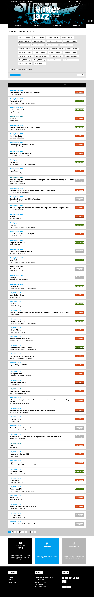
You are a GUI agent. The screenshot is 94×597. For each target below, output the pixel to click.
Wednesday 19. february (25, 56)
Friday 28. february (40, 63)
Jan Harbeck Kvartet (16, 110)
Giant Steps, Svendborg (15, 218)
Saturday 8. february (37, 45)
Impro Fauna (13, 171)
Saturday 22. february (71, 56)
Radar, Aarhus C (13, 447)
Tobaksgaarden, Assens (16, 482)
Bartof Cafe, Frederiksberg (16, 138)
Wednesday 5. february (54, 41)
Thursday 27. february (25, 63)
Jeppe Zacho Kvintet (16, 295)
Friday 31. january (39, 37)
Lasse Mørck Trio (15, 471)
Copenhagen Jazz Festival (17, 1)
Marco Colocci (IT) (15, 101)
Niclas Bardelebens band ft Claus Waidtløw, (25, 199)
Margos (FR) (13, 286)
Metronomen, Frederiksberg (17, 332)
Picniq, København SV (15, 421)
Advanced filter (15, 75)
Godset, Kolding (20, 236)
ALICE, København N (15, 384)
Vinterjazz (31, 1)
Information (57, 26)
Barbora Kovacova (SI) (17, 321)
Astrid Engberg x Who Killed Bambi (21, 144)
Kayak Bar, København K (15, 367)
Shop (78, 1)
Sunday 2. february (67, 37)
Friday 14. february (72, 48)
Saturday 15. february (25, 52)
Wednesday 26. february (70, 60)
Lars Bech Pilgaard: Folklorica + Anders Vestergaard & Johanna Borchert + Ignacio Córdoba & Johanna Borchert (41, 180)
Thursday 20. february (42, 56)
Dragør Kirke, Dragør (14, 112)
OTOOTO (12, 118)
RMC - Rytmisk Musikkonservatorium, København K (23, 103)
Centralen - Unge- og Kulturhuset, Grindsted (21, 358)
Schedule (23, 31)
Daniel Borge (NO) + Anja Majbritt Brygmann (25, 92)
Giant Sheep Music (14, 164)
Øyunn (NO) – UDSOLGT (17, 382)
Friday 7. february (23, 45)
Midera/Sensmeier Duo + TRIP (20, 428)
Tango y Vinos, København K (17, 253)
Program (18, 26)
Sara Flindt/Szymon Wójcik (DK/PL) (22, 347)
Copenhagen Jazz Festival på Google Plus (70, 578)
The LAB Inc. (13, 162)
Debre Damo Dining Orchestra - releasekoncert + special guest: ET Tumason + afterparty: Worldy (41, 401)
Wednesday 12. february (41, 48)
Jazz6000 (12, 236)
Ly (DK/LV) (13, 260)
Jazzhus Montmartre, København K (19, 192)
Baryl (11, 445)
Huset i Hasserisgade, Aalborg (17, 173)
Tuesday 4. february (38, 41)
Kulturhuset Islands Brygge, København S (20, 375)
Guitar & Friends (15, 330)
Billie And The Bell (15, 419)
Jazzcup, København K (15, 297)
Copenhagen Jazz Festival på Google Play (68, 587)
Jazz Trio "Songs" (15, 515)
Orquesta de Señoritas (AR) (19, 454)
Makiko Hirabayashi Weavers (19, 338)
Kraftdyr (12, 277)
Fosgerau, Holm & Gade (17, 242)
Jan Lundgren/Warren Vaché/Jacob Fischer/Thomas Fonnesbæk (32, 190)
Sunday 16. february (39, 52)
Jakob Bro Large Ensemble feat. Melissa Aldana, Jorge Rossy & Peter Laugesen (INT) (39, 207)
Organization (76, 26)
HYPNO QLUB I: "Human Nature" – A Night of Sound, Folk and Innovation (35, 436)
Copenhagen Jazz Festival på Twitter (66, 578)
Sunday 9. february (52, 45)
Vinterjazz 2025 (16, 31)
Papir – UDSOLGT (15, 462)
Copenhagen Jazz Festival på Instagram (74, 578)
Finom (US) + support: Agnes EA (20, 153)
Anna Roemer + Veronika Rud (19, 391)
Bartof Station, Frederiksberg (17, 508)
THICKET (12, 225)
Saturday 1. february (52, 37)
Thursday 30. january (24, 37)
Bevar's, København (14, 244)
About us (10, 577)
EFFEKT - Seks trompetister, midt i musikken (25, 127)
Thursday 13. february (57, 48)
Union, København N (14, 456)
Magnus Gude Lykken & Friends (20, 251)
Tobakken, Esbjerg (14, 314)
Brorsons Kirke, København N (17, 129)
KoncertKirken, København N (17, 183)
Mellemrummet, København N (17, 430)
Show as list (69, 85)
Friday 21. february (57, 56)
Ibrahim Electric (15, 480)
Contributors (11, 579)
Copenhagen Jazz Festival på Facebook (63, 578)
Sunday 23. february (24, 60)
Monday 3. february (24, 41)
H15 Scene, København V (16, 94)
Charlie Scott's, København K (17, 201)
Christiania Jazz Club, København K (19, 279)
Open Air (13, 69)
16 (31, 531)
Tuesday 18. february (70, 52)
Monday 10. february (66, 45)
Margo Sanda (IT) (15, 489)
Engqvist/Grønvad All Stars (19, 365)
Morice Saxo (13, 497)
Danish (70, 1)
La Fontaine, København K (16, 526)
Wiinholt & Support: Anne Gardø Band (22, 506)
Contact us (11, 581)
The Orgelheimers (15, 373)
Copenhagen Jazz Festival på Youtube (77, 578)
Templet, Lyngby (13, 120)
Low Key (12, 303)
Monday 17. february (54, 52)
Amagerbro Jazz (14, 340)
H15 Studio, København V (16, 271)
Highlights (29, 69)
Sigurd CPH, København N (28, 164)
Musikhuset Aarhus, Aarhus (16, 147)
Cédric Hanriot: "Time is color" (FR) (21, 234)
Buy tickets (79, 92)
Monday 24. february (39, 60)
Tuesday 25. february (54, 60)
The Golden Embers (16, 136)
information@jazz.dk (40, 586)
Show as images (80, 85)
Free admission (21, 69)
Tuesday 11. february (24, 48)
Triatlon (12, 216)
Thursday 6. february (70, 41)
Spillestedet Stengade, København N (19, 155)
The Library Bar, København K (17, 473)
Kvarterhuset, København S (27, 340)
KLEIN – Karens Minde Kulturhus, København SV (22, 465)
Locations (37, 26)
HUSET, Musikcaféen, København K (18, 500)
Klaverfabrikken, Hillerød (16, 209)
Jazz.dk (10, 31)
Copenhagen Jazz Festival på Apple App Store (64, 587)
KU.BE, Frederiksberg (15, 306)
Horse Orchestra (15, 269)
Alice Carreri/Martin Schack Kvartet (22, 524)
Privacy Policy (12, 582)
